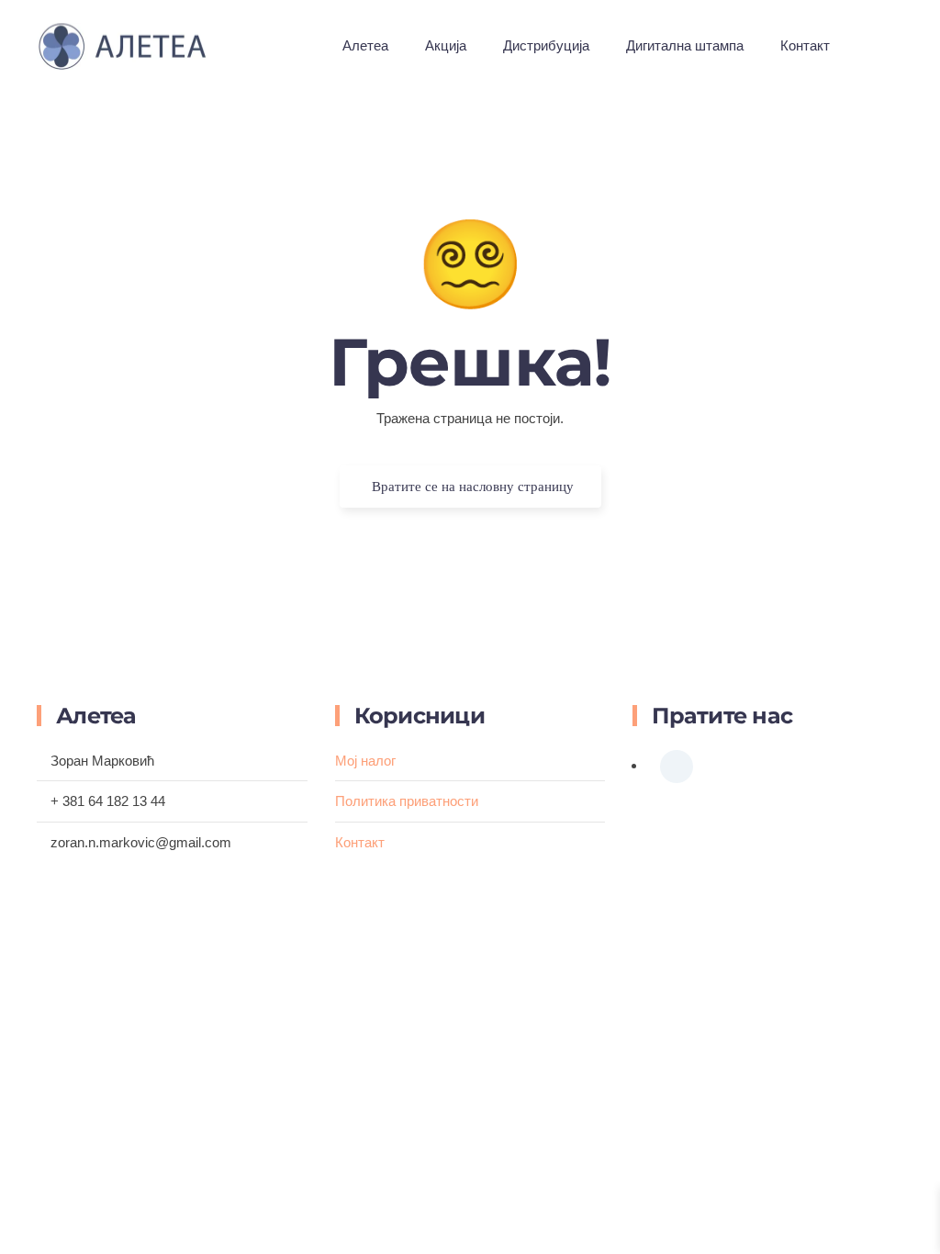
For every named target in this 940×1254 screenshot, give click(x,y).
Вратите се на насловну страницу (473, 486)
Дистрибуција (546, 45)
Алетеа (365, 45)
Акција (445, 45)
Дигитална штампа (685, 45)
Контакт (805, 45)
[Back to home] (140, 46)
